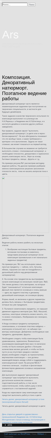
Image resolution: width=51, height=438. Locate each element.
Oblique (40, 433)
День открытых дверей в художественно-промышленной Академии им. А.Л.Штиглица (22, 415)
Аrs (10, 33)
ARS (9, 425)
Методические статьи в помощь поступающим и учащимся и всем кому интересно (23, 421)
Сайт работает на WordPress (17, 433)
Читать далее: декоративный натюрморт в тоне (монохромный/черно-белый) (23, 400)
